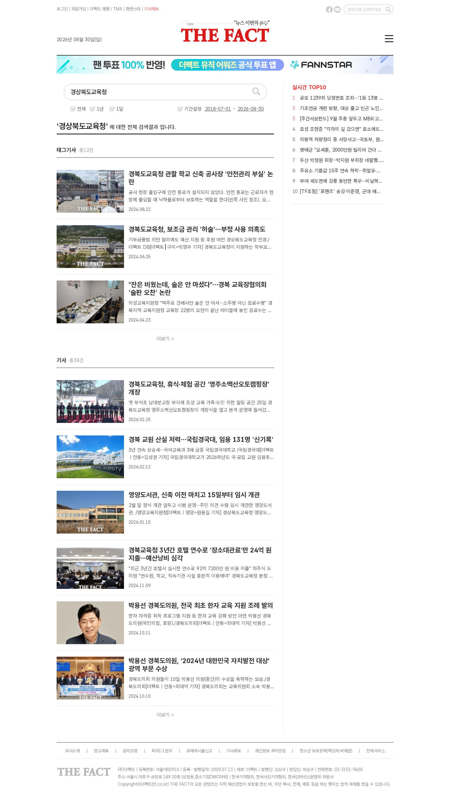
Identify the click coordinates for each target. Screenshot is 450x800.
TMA (117, 8)
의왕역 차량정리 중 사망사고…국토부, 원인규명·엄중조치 (355, 139)
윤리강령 (130, 750)
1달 (119, 109)
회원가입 (78, 8)
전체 (81, 109)
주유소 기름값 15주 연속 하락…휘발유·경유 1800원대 (353, 171)
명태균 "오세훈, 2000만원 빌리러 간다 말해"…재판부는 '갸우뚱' (363, 150)
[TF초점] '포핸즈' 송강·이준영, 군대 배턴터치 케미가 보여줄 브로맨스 (368, 191)
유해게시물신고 (199, 750)
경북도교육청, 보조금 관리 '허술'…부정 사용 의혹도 (197, 229)
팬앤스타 (133, 8)
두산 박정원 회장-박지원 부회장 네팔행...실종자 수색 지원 (357, 160)
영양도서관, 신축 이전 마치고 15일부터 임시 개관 (194, 495)
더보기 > (165, 339)
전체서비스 (375, 750)
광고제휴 (101, 750)
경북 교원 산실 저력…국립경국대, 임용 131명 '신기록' (201, 439)
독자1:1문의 (162, 750)
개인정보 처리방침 (270, 750)
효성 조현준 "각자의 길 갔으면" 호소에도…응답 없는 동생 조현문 (363, 129)
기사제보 (151, 8)
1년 (100, 109)
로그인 (62, 8)
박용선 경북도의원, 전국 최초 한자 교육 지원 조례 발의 (201, 605)
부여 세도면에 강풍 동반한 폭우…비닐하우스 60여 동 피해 (357, 181)
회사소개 (72, 750)
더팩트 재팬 (99, 8)
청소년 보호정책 (313, 750)
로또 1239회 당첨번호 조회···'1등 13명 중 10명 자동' (353, 98)
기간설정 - (210, 109)
